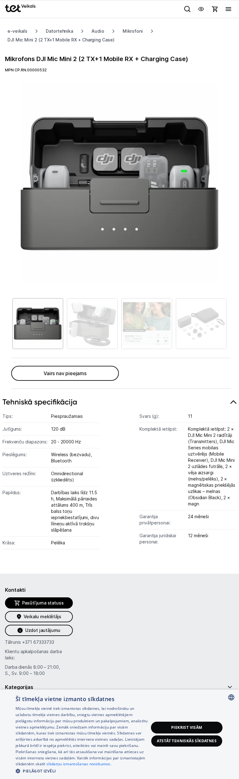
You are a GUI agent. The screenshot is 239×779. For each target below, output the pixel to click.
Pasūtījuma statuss (43, 602)
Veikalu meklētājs (42, 616)
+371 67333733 (38, 642)
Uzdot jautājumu (42, 630)
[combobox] (231, 697)
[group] (119, 183)
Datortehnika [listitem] (59, 31)
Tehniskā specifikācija (39, 401)
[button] (82, 770)
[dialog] (119, 734)
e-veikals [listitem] (17, 31)
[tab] (119, 475)
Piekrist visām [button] (186, 727)
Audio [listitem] (97, 31)
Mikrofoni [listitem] (133, 31)
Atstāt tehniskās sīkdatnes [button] (187, 740)
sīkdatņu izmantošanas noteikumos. (78, 764)
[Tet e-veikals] (20, 8)
